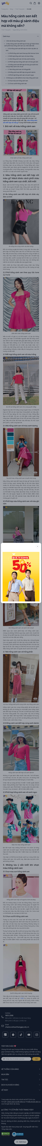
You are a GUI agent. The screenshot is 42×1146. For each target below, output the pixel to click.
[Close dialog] (37, 546)
